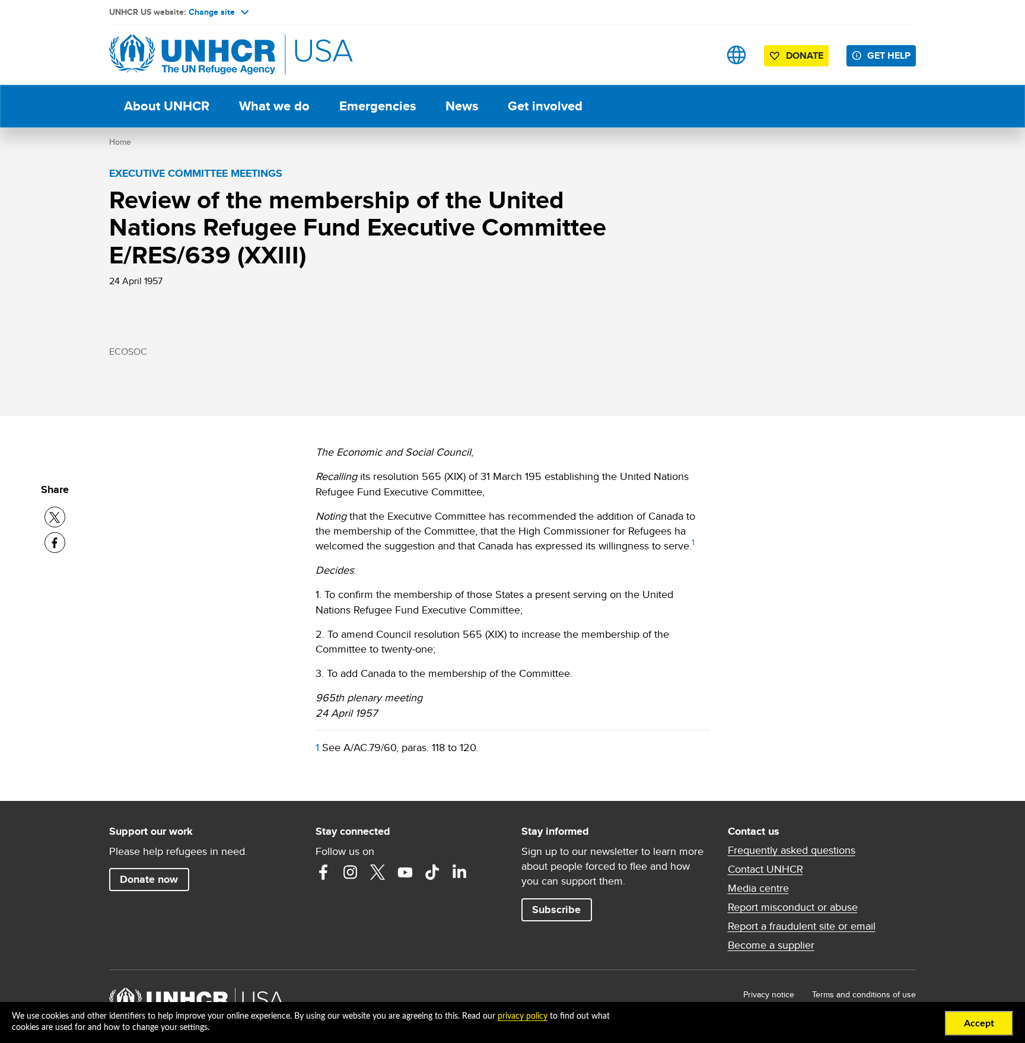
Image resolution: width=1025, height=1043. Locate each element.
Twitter (378, 872)
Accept (979, 1023)
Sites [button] (736, 55)
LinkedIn (459, 872)
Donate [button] (804, 55)
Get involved (545, 106)
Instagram (350, 872)
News (461, 106)
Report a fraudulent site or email (802, 926)
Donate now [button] (149, 879)
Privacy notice (768, 994)
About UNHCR (166, 106)
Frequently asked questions (791, 850)
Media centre (758, 888)
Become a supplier (771, 945)
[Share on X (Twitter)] (54, 517)
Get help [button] (889, 55)
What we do (274, 106)
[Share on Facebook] (54, 542)
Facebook (323, 872)
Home (120, 142)
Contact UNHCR (765, 869)
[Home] (192, 55)
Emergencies (377, 106)
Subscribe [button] (556, 909)
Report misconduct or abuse (793, 907)
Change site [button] (212, 12)
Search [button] (699, 55)
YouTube (405, 872)
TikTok (432, 872)
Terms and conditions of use (864, 994)
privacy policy (522, 1016)
